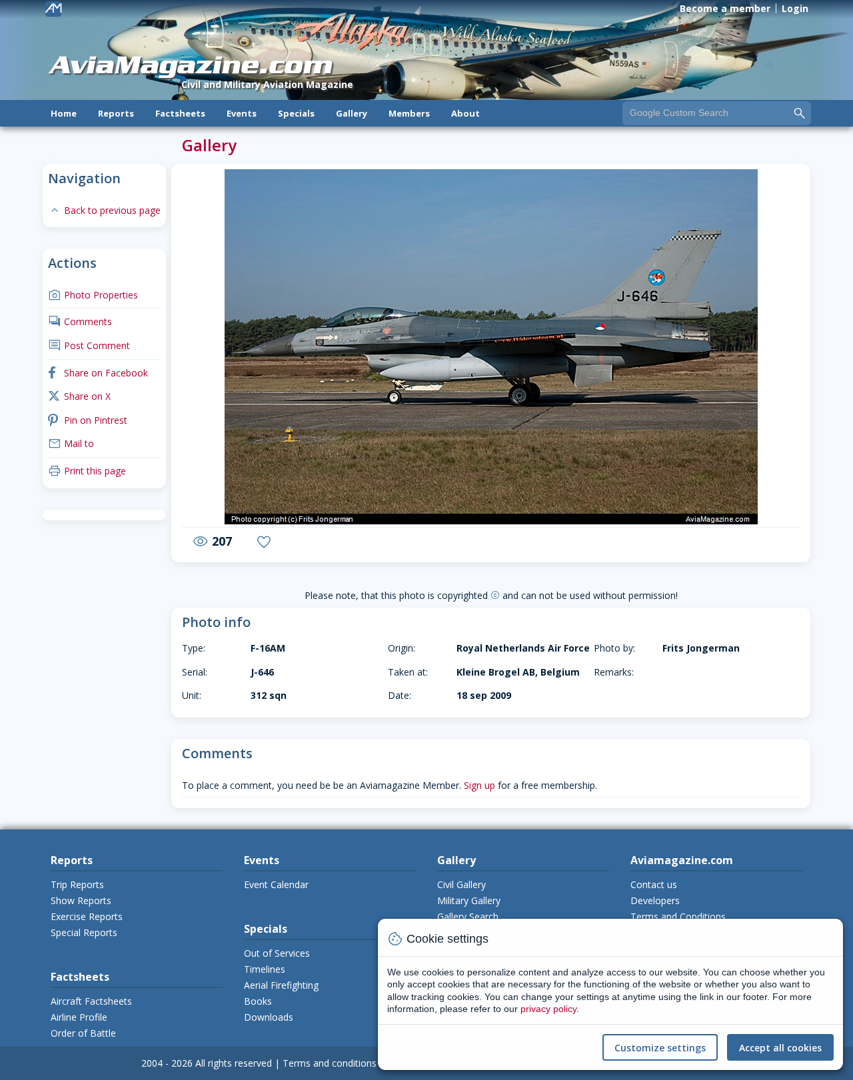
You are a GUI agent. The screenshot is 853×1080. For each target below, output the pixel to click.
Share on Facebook (98, 372)
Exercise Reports (87, 916)
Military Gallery (468, 900)
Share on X (79, 396)
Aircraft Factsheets (91, 1001)
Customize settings (660, 1047)
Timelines (264, 969)
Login (795, 8)
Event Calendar (276, 884)
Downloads (268, 1017)
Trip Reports (77, 884)
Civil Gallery (461, 884)
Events (242, 113)
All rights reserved (233, 1063)
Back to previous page (104, 210)
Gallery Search (467, 916)
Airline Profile (79, 1017)
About (465, 113)
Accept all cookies (780, 1047)
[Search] (800, 112)
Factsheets (180, 113)
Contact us (653, 884)
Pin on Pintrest (87, 420)
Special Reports (84, 932)
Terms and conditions (330, 1063)
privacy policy (548, 1008)
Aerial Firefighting (281, 985)
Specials (296, 113)
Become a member (725, 8)
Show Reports (81, 900)
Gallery (351, 113)
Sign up (479, 785)
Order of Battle (83, 1033)
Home (64, 113)
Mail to (71, 443)
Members (409, 113)
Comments (80, 321)
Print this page (87, 470)
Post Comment (89, 345)
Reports (116, 113)
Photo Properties (93, 294)
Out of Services (277, 953)
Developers (655, 900)
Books (258, 1001)
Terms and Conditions (678, 916)
